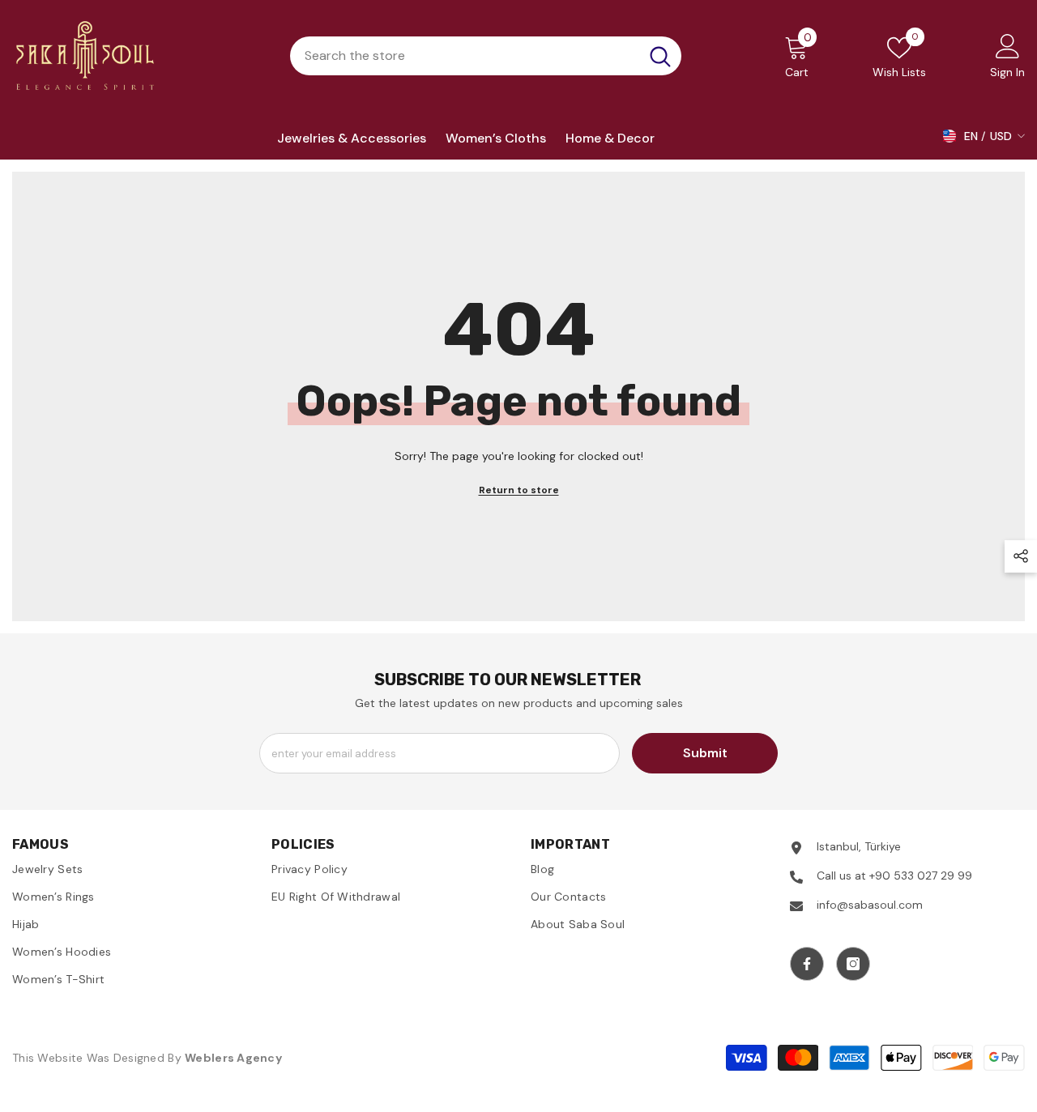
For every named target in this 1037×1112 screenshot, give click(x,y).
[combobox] (464, 55)
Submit (705, 752)
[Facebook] (807, 964)
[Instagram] (853, 964)
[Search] (485, 55)
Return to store (519, 490)
